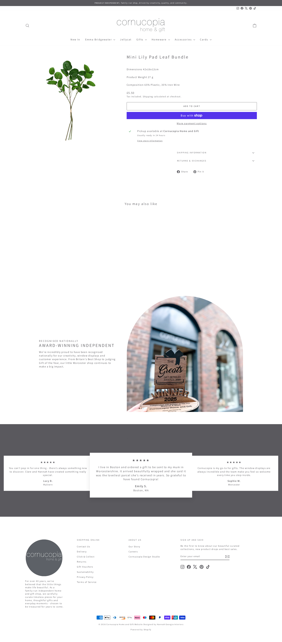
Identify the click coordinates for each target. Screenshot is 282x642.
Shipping (148, 96)
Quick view (53, 265)
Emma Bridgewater (99, 39)
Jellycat (125, 39)
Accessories (184, 39)
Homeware (159, 39)
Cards (204, 39)
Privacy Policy (85, 577)
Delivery (82, 551)
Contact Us (83, 546)
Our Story (134, 546)
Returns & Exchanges (191, 160)
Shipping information (191, 152)
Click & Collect (85, 556)
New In (75, 39)
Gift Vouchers (85, 566)
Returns (81, 561)
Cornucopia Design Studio (144, 556)
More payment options (192, 123)
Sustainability (85, 571)
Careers (133, 551)
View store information (150, 140)
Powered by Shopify (141, 629)
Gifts (140, 39)
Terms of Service (87, 582)
